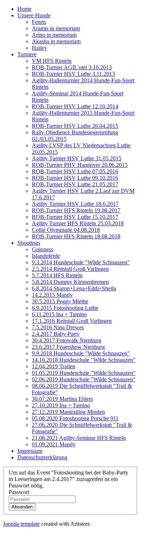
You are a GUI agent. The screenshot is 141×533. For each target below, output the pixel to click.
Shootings (28, 243)
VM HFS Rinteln (52, 61)
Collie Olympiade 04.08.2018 (66, 230)
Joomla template (21, 524)
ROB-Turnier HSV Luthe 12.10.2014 (75, 106)
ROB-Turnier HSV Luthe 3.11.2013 (73, 74)
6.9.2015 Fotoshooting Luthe (65, 308)
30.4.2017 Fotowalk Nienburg (66, 340)
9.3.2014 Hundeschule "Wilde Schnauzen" (81, 262)
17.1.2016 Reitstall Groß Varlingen (72, 321)
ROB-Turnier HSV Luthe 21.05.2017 (75, 184)
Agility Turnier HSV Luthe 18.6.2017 (75, 204)
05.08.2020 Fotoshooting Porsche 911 (75, 418)
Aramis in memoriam (56, 28)
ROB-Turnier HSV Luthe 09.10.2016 (75, 178)
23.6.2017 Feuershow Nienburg (68, 347)
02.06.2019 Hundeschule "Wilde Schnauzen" (84, 379)
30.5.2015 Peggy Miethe (60, 301)
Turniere (27, 54)
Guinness (42, 249)
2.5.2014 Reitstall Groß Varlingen (70, 269)
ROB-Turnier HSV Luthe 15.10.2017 (75, 217)
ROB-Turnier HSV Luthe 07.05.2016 (75, 171)
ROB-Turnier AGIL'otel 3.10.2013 (72, 67)
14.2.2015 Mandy (52, 295)
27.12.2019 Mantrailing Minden (68, 412)
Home (24, 9)
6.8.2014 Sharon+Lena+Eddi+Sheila (74, 288)
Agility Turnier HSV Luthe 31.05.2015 (76, 158)
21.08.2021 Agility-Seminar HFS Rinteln (79, 438)
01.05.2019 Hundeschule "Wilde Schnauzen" (84, 373)
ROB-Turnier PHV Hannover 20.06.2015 (80, 165)
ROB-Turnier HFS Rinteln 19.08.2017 (76, 210)
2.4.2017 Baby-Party (56, 334)
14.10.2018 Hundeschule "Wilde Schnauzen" (84, 360)
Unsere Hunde (34, 15)
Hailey (39, 48)
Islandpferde (46, 256)
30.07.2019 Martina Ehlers (62, 399)
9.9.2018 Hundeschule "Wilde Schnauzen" (81, 353)
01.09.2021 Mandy (54, 444)
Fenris (39, 22)
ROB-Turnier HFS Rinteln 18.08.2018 (76, 236)
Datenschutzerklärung (42, 457)
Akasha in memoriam (56, 41)
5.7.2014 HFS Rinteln (57, 275)
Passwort (19, 492)
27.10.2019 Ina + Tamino (61, 405)
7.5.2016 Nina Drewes (58, 327)
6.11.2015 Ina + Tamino (59, 314)
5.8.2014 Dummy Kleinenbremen (70, 282)
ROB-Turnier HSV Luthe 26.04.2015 (75, 126)
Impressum (29, 451)
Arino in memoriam (54, 35)
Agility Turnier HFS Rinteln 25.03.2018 (78, 223)
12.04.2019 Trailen (53, 366)
